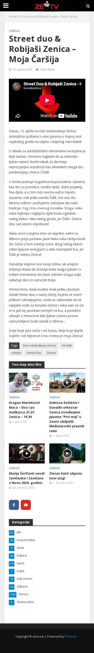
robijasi (16, 353)
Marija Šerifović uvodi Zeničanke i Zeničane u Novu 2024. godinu (26, 478)
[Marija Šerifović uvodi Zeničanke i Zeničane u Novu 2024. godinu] (27, 453)
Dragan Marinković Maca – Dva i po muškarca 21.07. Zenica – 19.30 (24, 409)
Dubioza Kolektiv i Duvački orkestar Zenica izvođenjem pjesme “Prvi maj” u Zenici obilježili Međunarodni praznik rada (66, 416)
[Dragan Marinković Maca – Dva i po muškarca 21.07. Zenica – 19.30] (27, 382)
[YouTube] (26, 505)
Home (13, 16)
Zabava (14, 31)
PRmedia (70, 636)
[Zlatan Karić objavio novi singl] (67, 453)
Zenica (51, 353)
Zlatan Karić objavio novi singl (65, 475)
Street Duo (33, 353)
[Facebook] (14, 505)
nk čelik (67, 345)
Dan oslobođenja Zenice (39, 345)
